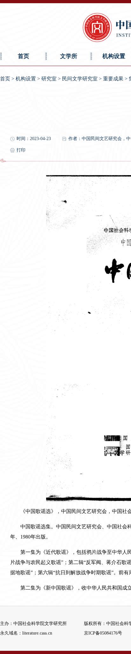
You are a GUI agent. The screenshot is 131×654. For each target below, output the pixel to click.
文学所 (68, 56)
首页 (23, 56)
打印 (21, 150)
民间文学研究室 (80, 78)
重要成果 (113, 78)
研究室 (49, 78)
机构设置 (26, 78)
